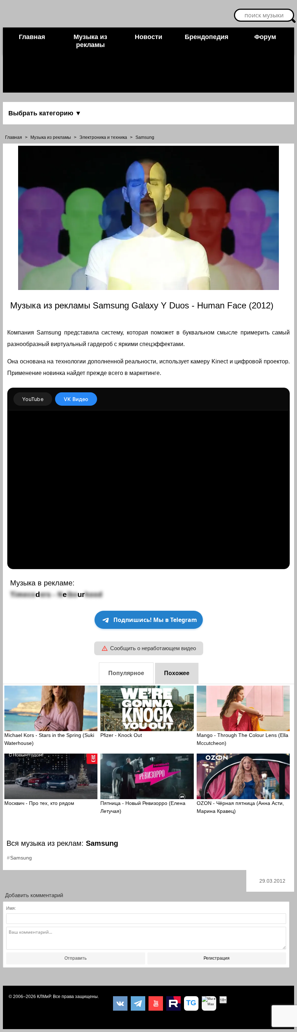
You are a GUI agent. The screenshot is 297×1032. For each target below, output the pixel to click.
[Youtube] (155, 1003)
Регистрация (217, 958)
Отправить (75, 958)
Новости (148, 36)
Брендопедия (207, 36)
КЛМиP (44, 996)
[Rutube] (173, 1003)
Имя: (11, 908)
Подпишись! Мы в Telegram (155, 620)
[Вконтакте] (120, 1003)
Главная (32, 36)
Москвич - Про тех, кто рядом (39, 803)
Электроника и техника (103, 137)
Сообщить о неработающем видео (153, 648)
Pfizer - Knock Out (121, 735)
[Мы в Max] (209, 1003)
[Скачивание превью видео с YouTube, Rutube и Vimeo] (191, 1003)
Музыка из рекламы (90, 40)
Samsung (144, 137)
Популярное (126, 673)
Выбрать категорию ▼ (44, 113)
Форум (265, 36)
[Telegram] (138, 1003)
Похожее (176, 673)
